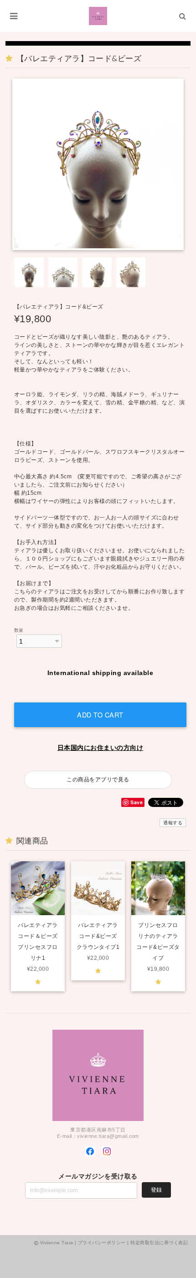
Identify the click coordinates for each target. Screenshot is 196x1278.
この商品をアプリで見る (98, 779)
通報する (172, 822)
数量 (19, 630)
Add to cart (100, 714)
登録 (156, 1190)
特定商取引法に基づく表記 (159, 1242)
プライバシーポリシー (102, 1242)
